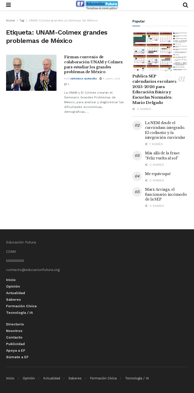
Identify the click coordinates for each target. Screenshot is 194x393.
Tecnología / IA (19, 313)
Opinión (13, 286)
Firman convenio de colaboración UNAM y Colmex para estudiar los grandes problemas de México (93, 64)
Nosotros (14, 331)
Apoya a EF (16, 350)
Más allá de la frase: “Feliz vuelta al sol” (162, 155)
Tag (21, 20)
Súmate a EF (17, 357)
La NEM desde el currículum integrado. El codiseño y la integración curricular (165, 130)
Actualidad (15, 293)
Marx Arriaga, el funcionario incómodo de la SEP (166, 194)
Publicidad (15, 344)
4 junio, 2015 (111, 78)
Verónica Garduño (83, 78)
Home (10, 20)
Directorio (15, 324)
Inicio (11, 280)
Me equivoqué (158, 174)
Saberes (13, 299)
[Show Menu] (8, 5)
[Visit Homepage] (97, 5)
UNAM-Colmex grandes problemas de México (63, 20)
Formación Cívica (21, 306)
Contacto (14, 337)
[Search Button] (185, 5)
